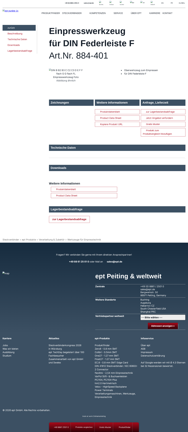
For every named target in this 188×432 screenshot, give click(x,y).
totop (136, 427)
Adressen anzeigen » (163, 326)
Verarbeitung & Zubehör (52, 239)
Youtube (156, 405)
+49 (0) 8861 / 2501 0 (152, 286)
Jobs (5, 345)
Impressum (147, 352)
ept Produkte (29, 239)
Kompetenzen (98, 13)
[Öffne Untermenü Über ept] (145, 13)
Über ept (136, 13)
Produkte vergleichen (84, 427)
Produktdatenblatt (110, 111)
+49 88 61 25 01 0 (79, 261)
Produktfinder (51, 13)
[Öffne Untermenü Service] (126, 13)
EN (162, 3)
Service (118, 13)
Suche (182, 13)
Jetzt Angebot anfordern (159, 118)
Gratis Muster (153, 124)
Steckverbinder (72, 13)
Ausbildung (8, 352)
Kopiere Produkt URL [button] (111, 124)
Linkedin (165, 405)
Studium (7, 355)
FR (172, 3)
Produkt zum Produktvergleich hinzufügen (157, 132)
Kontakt (167, 13)
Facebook (142, 405)
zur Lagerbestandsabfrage (160, 111)
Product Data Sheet (110, 118)
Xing (160, 405)
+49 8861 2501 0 (61, 427)
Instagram (146, 405)
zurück (11, 27)
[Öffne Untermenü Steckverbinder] (85, 13)
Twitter (151, 405)
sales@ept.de (114, 261)
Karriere (154, 13)
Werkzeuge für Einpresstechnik (84, 239)
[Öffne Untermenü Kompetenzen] (109, 13)
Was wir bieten (10, 348)
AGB (143, 348)
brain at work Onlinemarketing (94, 416)
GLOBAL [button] (182, 3)
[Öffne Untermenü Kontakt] (176, 13)
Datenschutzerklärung (153, 355)
